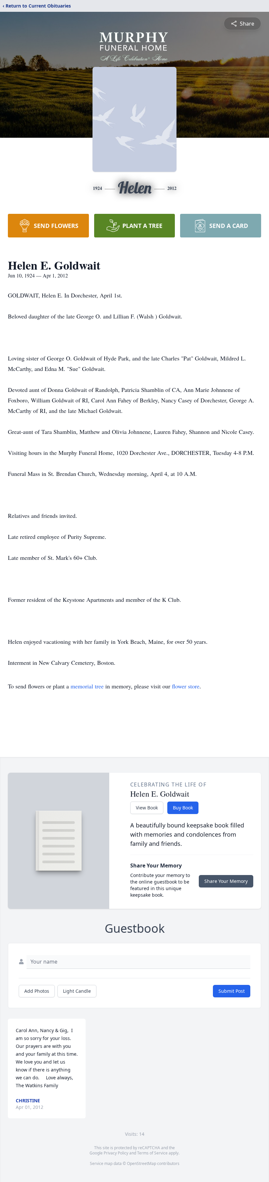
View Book (147, 808)
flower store (185, 686)
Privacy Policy (116, 1153)
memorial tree (87, 686)
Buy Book (183, 808)
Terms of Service (152, 1153)
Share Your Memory (226, 881)
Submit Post (231, 991)
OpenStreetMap (141, 1163)
